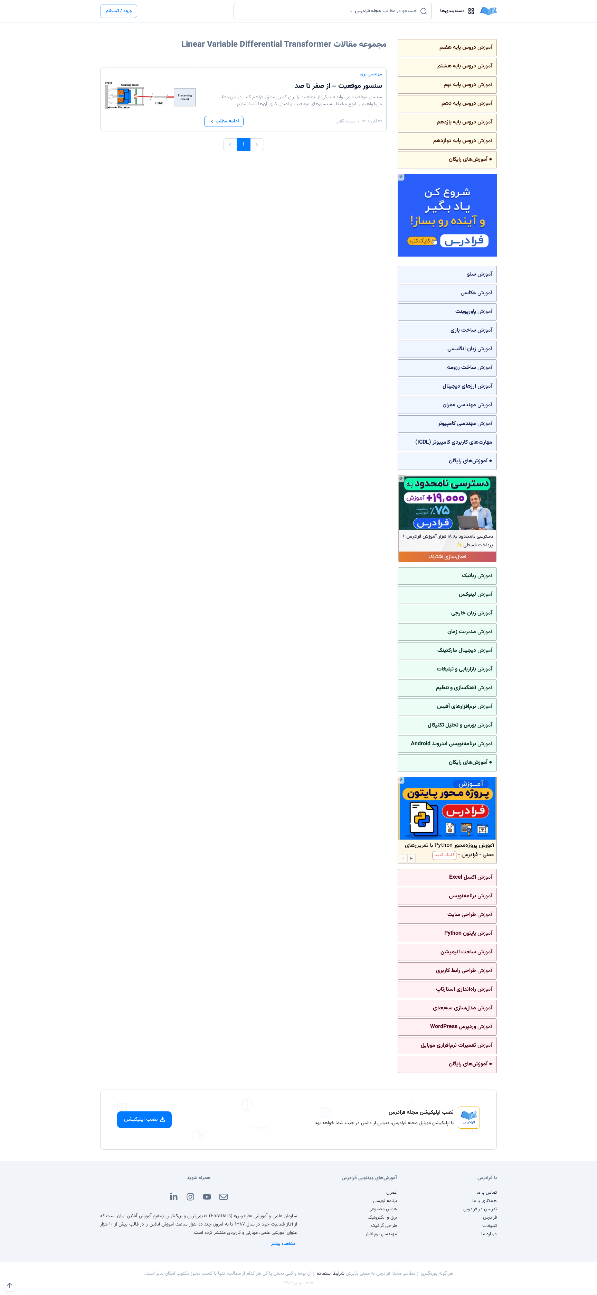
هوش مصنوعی (383, 1209)
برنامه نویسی (385, 1201)
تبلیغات (489, 1226)
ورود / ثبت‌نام (119, 11)
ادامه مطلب (227, 121)
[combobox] (328, 11)
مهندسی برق (371, 74)
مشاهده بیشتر (283, 1244)
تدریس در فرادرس (480, 1209)
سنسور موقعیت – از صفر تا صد (338, 86)
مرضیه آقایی (345, 121)
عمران (391, 1192)
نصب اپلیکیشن (141, 1119)
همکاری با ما (484, 1201)
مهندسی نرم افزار (381, 1234)
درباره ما (489, 1234)
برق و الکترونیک (382, 1217)
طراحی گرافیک (384, 1226)
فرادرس (490, 1217)
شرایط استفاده (330, 1273)
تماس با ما (486, 1192)
